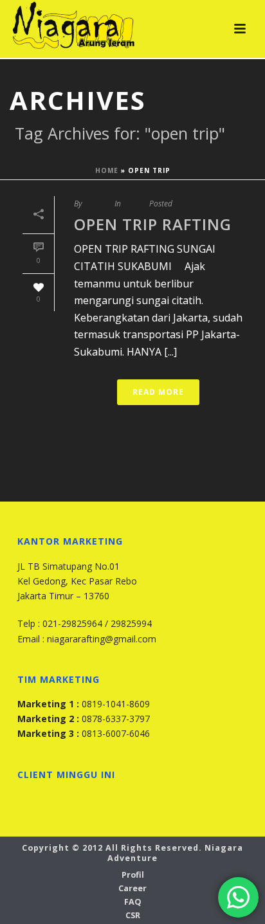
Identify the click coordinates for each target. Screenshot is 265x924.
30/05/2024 (194, 203)
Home (106, 170)
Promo (134, 203)
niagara (97, 203)
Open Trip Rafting (153, 224)
